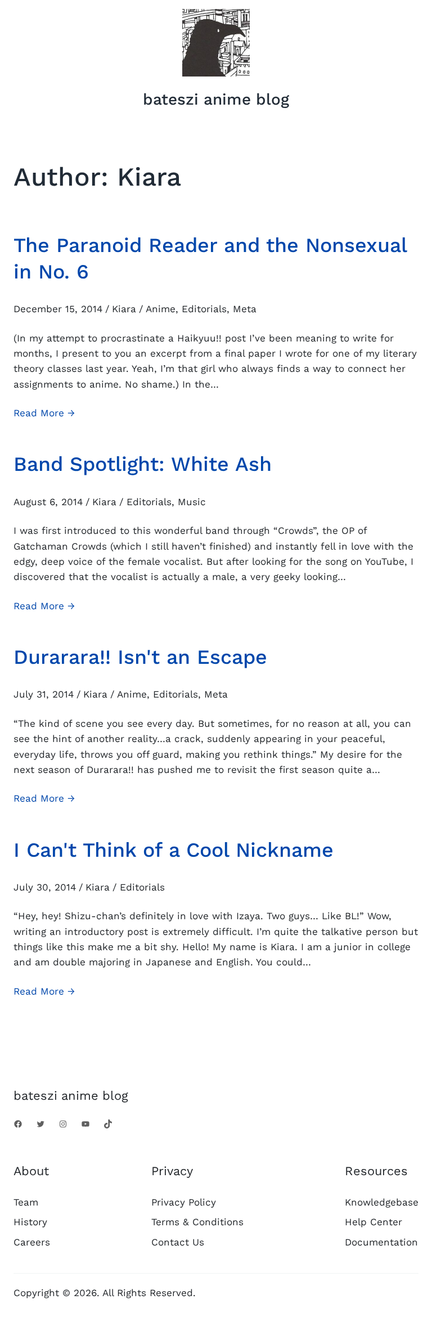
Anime (161, 308)
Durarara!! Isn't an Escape (140, 657)
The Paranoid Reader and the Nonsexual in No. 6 (210, 258)
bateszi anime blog (216, 99)
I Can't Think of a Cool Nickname (174, 850)
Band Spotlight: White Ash (143, 464)
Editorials (204, 308)
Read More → (44, 414)
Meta (244, 308)
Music (192, 501)
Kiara (124, 308)
